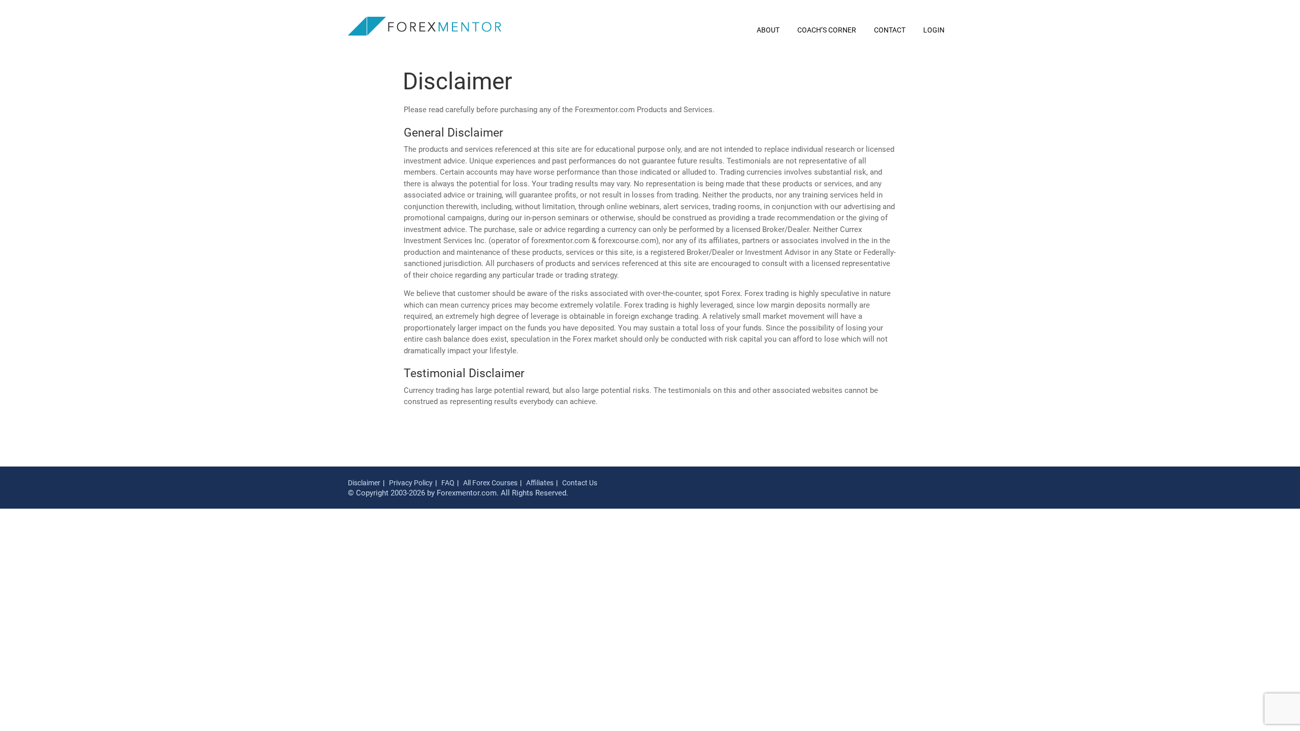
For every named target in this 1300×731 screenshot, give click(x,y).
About (768, 30)
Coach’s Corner (826, 30)
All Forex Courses (490, 483)
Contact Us (579, 483)
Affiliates (540, 483)
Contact (889, 30)
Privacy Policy (411, 483)
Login (934, 30)
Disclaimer (364, 483)
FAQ (447, 483)
